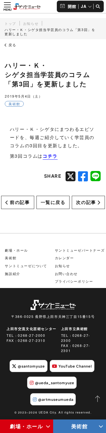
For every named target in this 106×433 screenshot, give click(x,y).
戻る (11, 45)
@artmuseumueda (55, 399)
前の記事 (20, 202)
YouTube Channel (75, 366)
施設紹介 (12, 273)
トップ (10, 23)
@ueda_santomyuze (54, 383)
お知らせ (30, 23)
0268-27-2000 (31, 335)
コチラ (50, 156)
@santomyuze (31, 366)
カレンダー (64, 257)
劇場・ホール (26, 426)
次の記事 (86, 202)
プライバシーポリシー (74, 281)
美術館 (10, 257)
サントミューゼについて (26, 265)
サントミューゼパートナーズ (80, 250)
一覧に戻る (53, 202)
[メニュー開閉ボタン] (7, 6)
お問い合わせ (66, 273)
